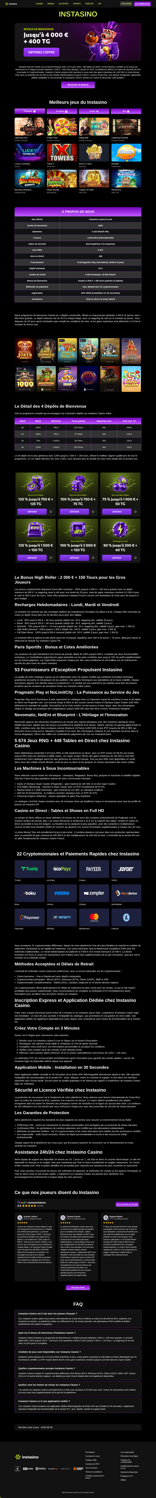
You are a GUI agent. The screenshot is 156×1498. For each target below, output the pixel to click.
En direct (60, 111)
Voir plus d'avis (78, 1287)
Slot (124, 111)
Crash (92, 111)
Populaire (28, 111)
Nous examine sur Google (127, 1204)
